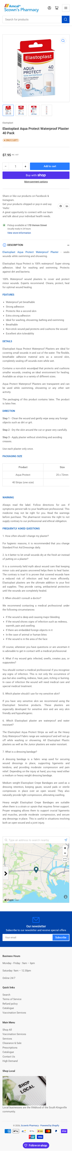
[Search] (65, 19)
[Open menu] (65, 8)
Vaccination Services (14, 1012)
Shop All (7, 1029)
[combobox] (36, 19)
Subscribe (60, 937)
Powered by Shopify (49, 1125)
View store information (19, 233)
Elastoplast (8, 122)
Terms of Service (12, 999)
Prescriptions (10, 1047)
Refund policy (10, 1003)
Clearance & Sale (12, 1043)
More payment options (36, 181)
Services (7, 1038)
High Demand (10, 1061)
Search (6, 994)
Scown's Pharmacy (30, 1125)
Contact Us (9, 1056)
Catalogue (8, 1008)
